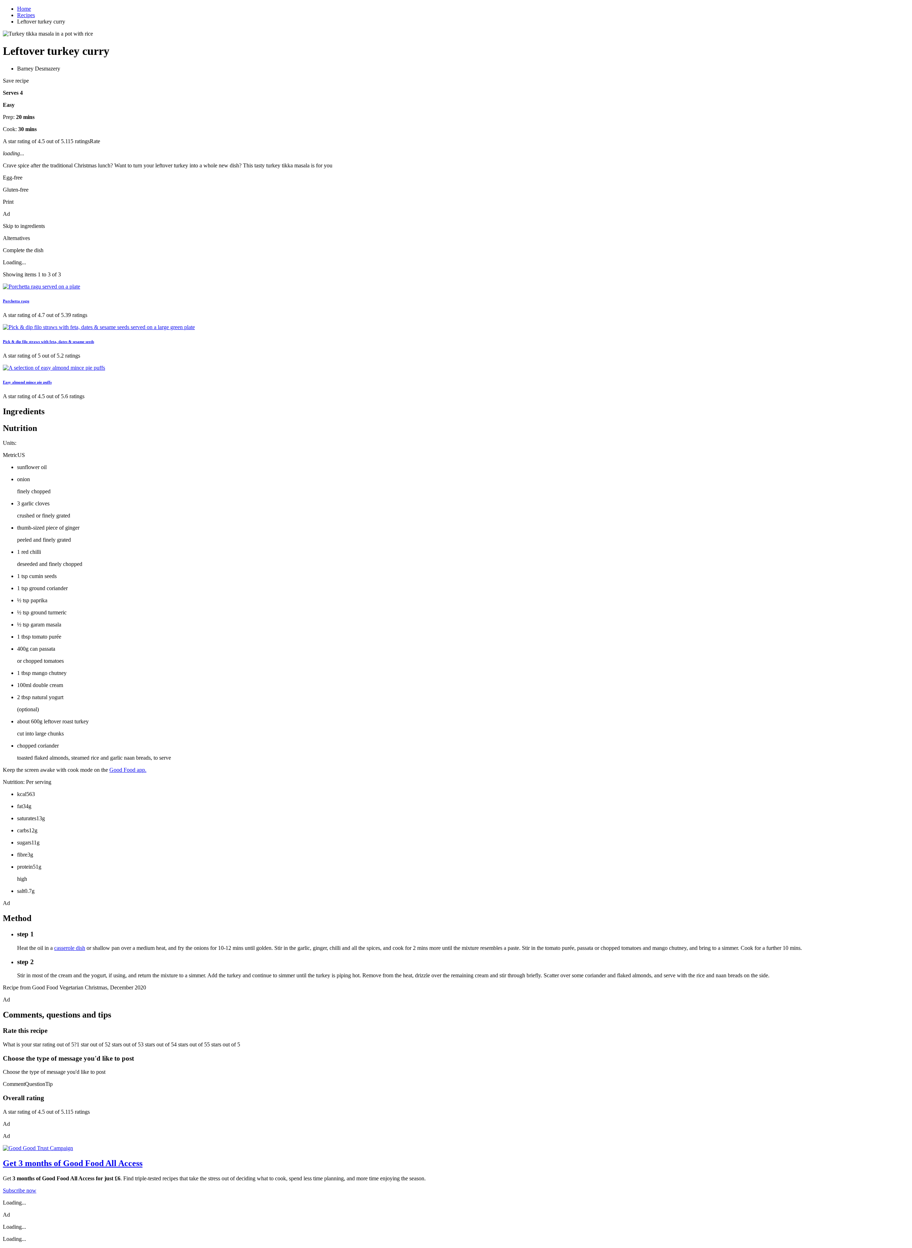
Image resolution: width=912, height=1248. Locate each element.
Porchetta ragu (16, 301)
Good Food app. (127, 770)
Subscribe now (19, 1190)
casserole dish (69, 948)
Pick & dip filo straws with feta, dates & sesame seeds (48, 341)
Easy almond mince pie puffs (27, 382)
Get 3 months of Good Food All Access (72, 1163)
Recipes (26, 15)
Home (24, 9)
